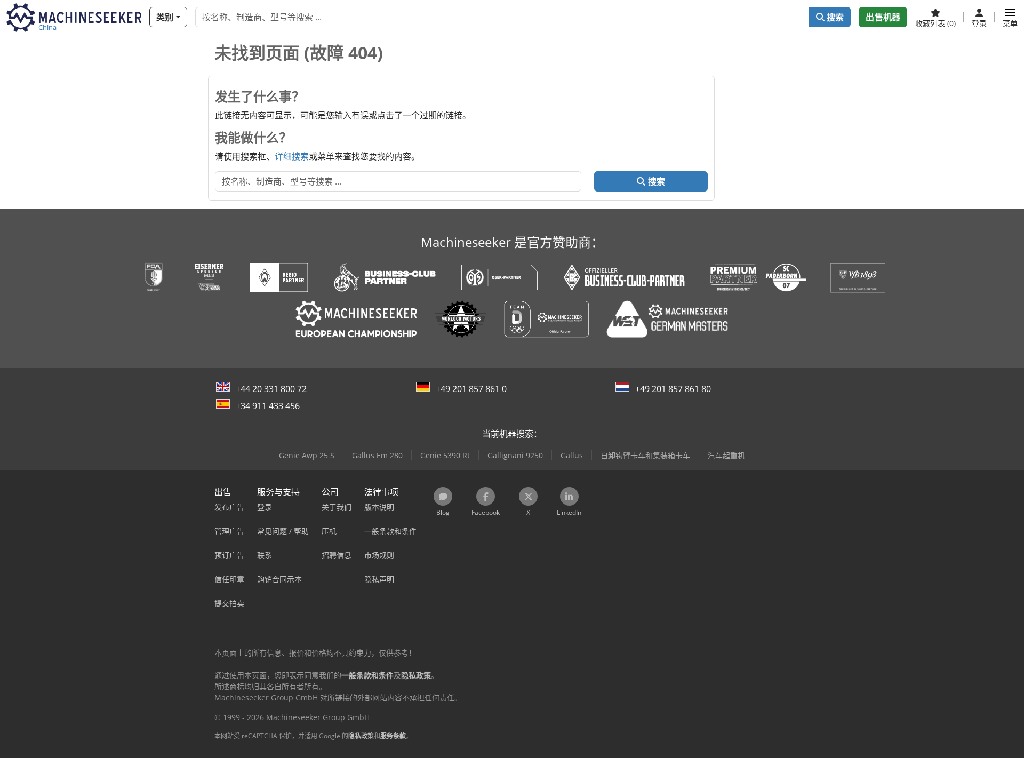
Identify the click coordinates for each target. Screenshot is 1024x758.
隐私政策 (361, 735)
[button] (1010, 17)
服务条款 (393, 735)
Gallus (572, 455)
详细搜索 (292, 156)
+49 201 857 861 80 (673, 389)
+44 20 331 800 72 (271, 389)
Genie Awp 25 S (306, 455)
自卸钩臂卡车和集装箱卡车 (645, 455)
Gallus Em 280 (377, 455)
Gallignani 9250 (515, 455)
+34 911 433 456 (268, 406)
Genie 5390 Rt (445, 455)
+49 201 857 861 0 (471, 389)
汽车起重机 (726, 455)
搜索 (834, 17)
